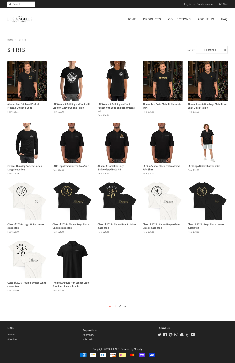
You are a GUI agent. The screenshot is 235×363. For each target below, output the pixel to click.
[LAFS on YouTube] (193, 335)
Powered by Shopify (131, 349)
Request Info (90, 330)
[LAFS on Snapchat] (182, 335)
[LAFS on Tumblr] (187, 335)
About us (12, 339)
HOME (131, 19)
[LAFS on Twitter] (159, 335)
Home (10, 40)
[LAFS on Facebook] (165, 335)
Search (11, 334)
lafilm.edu (88, 339)
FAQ (224, 19)
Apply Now (88, 334)
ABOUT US (206, 19)
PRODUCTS (152, 19)
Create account (205, 4)
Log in (187, 4)
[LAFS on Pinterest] (171, 335)
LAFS (116, 349)
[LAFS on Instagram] (176, 335)
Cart (225, 4)
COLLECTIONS (179, 19)
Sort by (191, 50)
